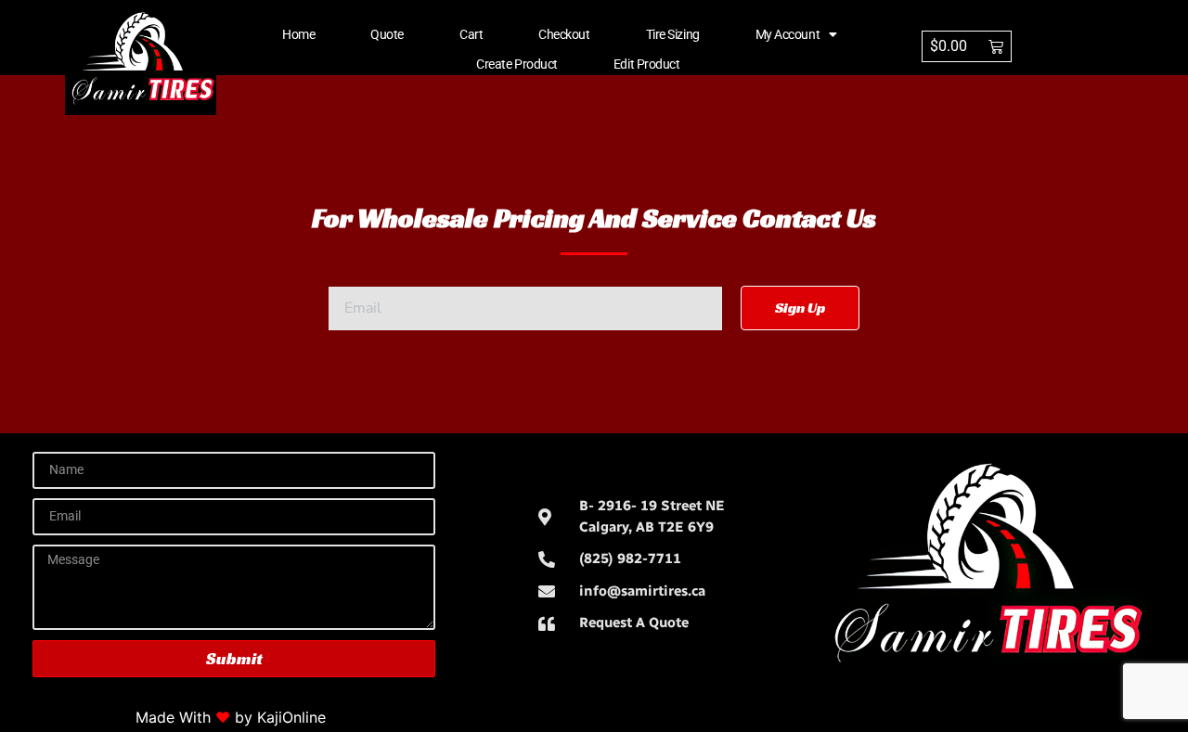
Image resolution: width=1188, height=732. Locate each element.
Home (298, 34)
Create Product (517, 64)
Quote (387, 34)
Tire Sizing (673, 34)
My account (787, 34)
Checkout (563, 34)
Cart (471, 34)
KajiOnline (291, 717)
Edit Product (646, 64)
